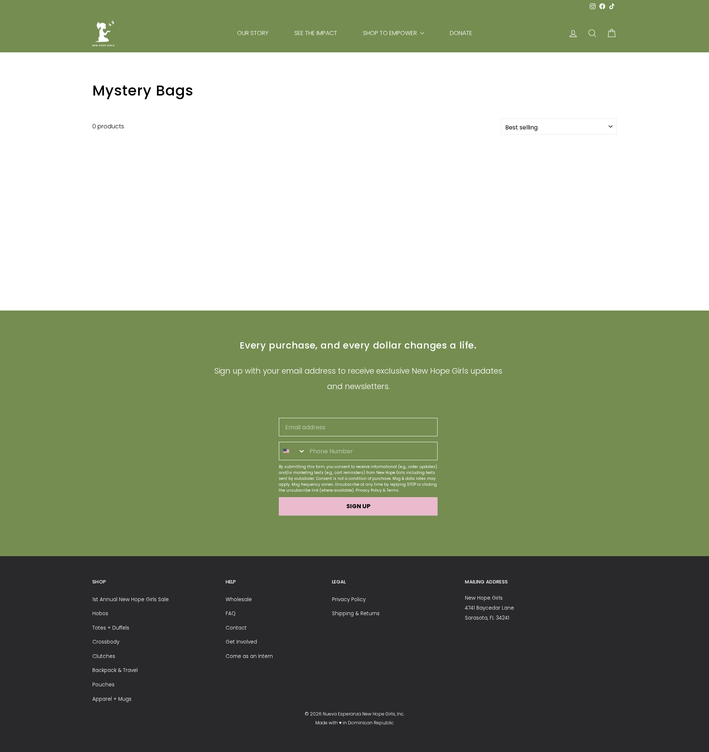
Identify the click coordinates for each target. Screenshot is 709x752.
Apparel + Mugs (111, 699)
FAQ (231, 613)
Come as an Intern (249, 656)
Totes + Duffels (110, 627)
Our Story (252, 33)
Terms (392, 490)
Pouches (103, 684)
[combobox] (292, 451)
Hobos (100, 613)
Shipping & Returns (356, 613)
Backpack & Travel (115, 670)
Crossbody (105, 641)
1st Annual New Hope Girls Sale (130, 599)
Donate (461, 33)
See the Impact (315, 33)
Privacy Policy (369, 490)
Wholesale (239, 599)
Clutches (103, 656)
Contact (236, 627)
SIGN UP (358, 506)
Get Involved (241, 641)
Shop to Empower (390, 33)
